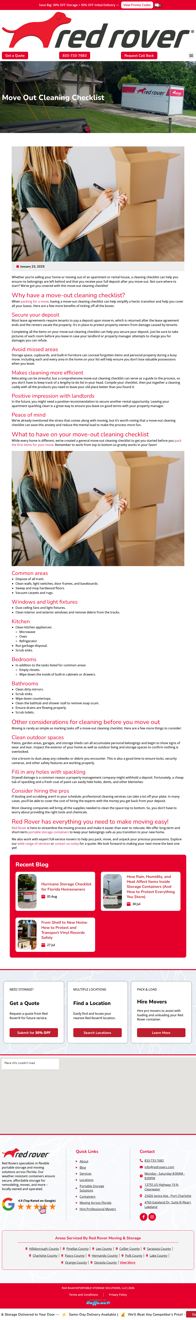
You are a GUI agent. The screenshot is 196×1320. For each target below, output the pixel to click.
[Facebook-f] (143, 1217)
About (84, 1161)
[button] (191, 55)
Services (85, 1173)
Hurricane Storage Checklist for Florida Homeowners (66, 886)
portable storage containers (48, 832)
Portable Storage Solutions (92, 1188)
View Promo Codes (137, 5)
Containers (88, 1196)
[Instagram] (152, 1217)
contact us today (67, 843)
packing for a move (35, 301)
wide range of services (34, 843)
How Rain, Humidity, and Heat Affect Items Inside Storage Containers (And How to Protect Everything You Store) (151, 886)
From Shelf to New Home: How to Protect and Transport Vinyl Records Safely (64, 930)
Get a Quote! (164, 1314)
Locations (87, 1180)
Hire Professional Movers (98, 1209)
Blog (83, 1167)
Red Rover (19, 828)
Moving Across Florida (95, 1203)
